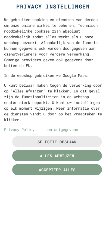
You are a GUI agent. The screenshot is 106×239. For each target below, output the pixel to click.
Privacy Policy (19, 129)
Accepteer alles (57, 169)
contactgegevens (61, 129)
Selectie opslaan (57, 141)
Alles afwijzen (57, 155)
